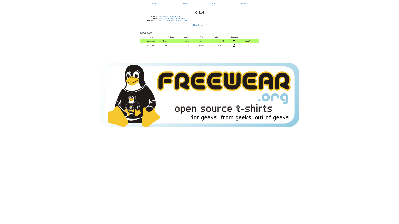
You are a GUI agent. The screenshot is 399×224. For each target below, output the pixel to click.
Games (154, 3)
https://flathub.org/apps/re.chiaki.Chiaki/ (172, 18)
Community (243, 3)
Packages (185, 3)
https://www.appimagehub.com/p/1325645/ (173, 20)
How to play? (199, 24)
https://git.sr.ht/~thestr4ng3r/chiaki (170, 16)
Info (213, 3)
